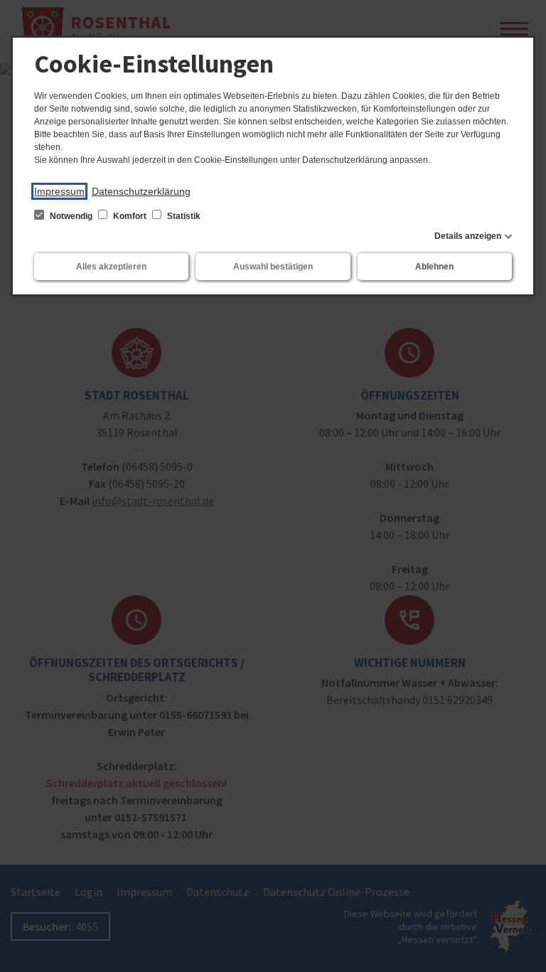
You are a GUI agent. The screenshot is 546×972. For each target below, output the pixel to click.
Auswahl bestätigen (273, 267)
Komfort (130, 216)
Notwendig (71, 216)
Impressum (59, 191)
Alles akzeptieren (111, 267)
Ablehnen (434, 267)
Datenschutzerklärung (141, 191)
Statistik (182, 216)
